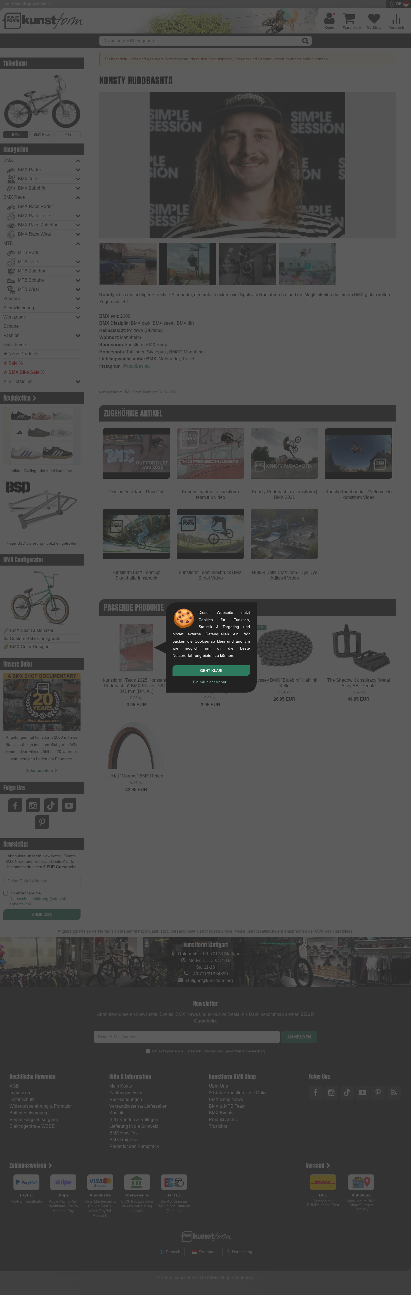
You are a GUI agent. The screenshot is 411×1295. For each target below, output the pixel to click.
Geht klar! (211, 671)
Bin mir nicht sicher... (211, 682)
